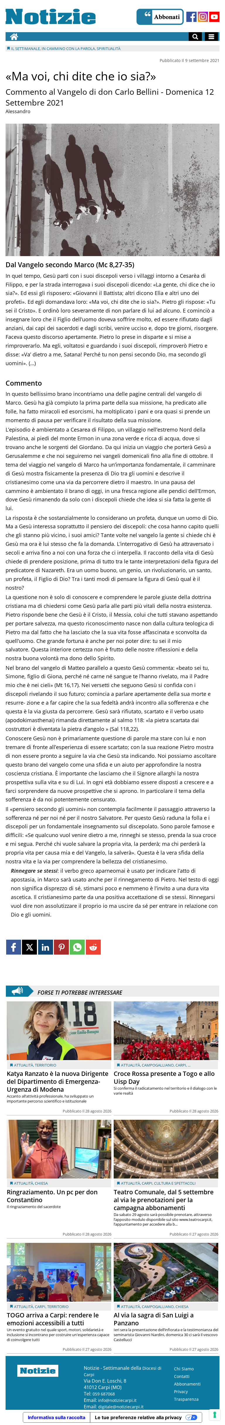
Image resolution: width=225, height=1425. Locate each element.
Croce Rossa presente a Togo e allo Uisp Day (164, 1077)
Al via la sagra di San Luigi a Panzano (154, 1319)
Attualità (23, 1065)
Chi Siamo (184, 1368)
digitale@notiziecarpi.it (121, 1407)
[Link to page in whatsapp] (77, 947)
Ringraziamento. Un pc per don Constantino (52, 1196)
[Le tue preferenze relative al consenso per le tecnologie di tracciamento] (214, 1414)
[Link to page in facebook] (13, 947)
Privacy (181, 1391)
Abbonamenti (187, 1384)
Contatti (182, 1376)
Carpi (180, 1065)
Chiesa (41, 1183)
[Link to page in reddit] (93, 947)
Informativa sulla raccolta (56, 1417)
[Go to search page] (195, 36)
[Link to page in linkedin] (45, 947)
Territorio (45, 1065)
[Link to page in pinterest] (61, 947)
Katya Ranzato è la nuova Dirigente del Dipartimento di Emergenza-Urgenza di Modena (57, 1081)
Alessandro (18, 111)
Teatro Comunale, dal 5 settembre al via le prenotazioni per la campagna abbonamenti (164, 1200)
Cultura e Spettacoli (175, 1183)
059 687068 (104, 1394)
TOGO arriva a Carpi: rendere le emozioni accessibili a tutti (53, 1319)
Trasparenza (186, 1399)
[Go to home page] (14, 36)
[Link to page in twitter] (29, 947)
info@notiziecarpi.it (117, 1400)
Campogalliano (158, 1065)
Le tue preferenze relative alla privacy (138, 1417)
